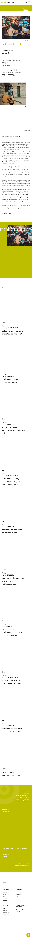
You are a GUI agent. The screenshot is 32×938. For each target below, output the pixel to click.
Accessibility (6, 914)
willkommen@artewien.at (22, 865)
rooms (26, 793)
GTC (4, 908)
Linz (4, 896)
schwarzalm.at (19, 909)
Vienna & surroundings (21, 799)
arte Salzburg (11, 74)
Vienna (5, 892)
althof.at (18, 911)
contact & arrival (23, 801)
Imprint (5, 910)
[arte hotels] (8, 3)
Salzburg (5, 898)
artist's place (24, 797)
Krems (4, 894)
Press (17, 896)
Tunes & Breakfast (22, 795)
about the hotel (23, 792)
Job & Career (19, 894)
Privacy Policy (6, 912)
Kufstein (5, 900)
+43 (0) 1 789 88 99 (24, 863)
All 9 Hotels (19, 892)
